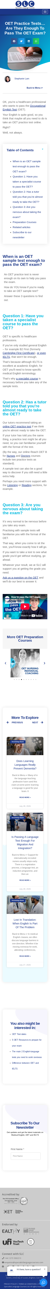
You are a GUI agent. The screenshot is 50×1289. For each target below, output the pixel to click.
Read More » (25, 797)
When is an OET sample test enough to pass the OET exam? (27, 166)
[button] (14, 41)
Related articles (21, 227)
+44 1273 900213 (12, 1258)
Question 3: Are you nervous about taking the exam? (27, 212)
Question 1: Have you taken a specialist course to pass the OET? (27, 181)
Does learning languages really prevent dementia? (25, 765)
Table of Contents (20, 150)
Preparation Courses (24, 222)
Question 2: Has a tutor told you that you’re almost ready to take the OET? (28, 196)
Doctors (25, 455)
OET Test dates (19, 1034)
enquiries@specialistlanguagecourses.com (23, 1262)
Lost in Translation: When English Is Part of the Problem (25, 923)
